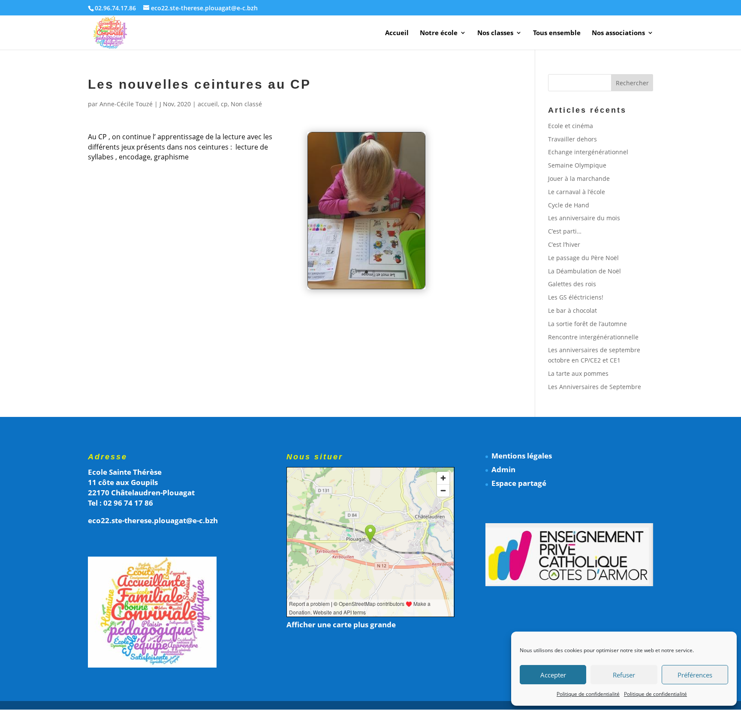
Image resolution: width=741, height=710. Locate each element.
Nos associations (618, 33)
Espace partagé (518, 483)
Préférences (695, 675)
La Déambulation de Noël (584, 271)
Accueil (397, 33)
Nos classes (495, 33)
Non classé (246, 104)
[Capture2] (366, 289)
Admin (503, 469)
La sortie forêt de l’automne (587, 324)
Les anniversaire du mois (584, 218)
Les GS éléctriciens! (575, 297)
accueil (208, 104)
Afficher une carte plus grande (341, 624)
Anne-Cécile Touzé (126, 104)
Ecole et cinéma (570, 126)
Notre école (439, 33)
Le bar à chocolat (572, 310)
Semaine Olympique (577, 165)
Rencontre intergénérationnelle (593, 337)
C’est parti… (564, 231)
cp (224, 104)
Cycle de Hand (568, 205)
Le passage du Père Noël (583, 258)
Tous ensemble (557, 33)
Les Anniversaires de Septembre (594, 387)
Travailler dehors (572, 139)
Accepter (553, 675)
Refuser (624, 675)
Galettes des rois (572, 284)
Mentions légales (521, 456)
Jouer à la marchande (579, 178)
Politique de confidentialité (588, 694)
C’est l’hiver (564, 244)
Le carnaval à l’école (576, 192)
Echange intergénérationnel (588, 152)
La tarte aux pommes (578, 373)
